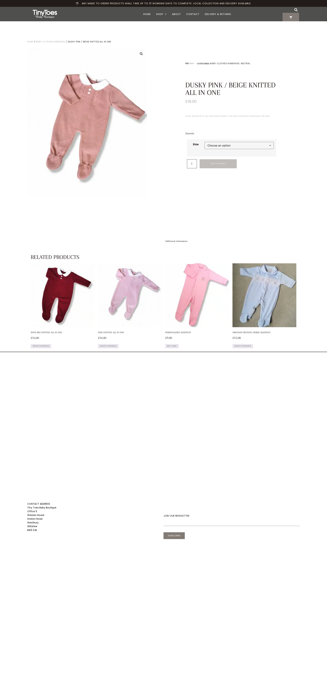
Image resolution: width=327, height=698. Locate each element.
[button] (296, 10)
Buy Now (172, 346)
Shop (159, 14)
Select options (41, 346)
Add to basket (218, 163)
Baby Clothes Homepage (50, 41)
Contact (192, 14)
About (176, 14)
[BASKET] (291, 17)
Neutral (245, 63)
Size (196, 144)
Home (147, 14)
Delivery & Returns (218, 14)
